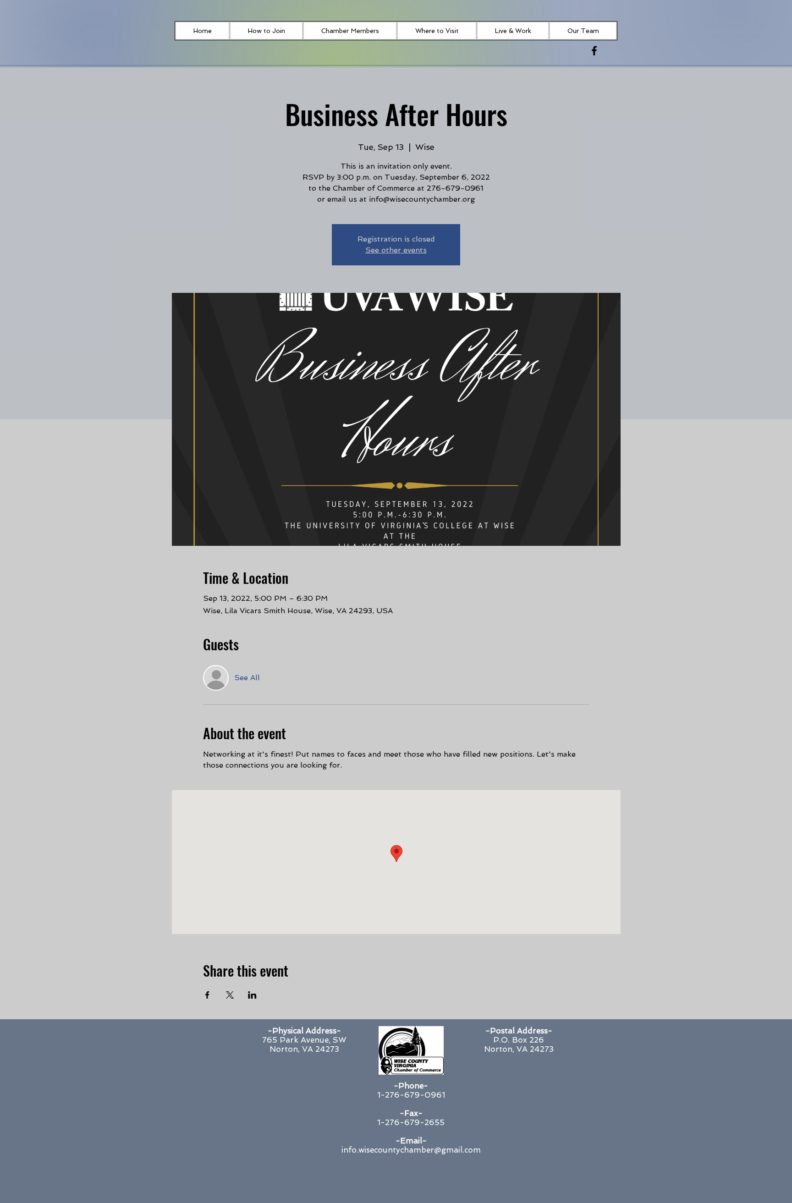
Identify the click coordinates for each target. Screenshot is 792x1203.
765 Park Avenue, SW (304, 1039)
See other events (396, 250)
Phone (411, 1085)
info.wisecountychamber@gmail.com (411, 1149)
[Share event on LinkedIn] (252, 995)
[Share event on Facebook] (207, 995)
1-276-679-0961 (411, 1094)
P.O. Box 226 (518, 1039)
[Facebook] (594, 50)
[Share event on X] (230, 995)
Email (411, 1140)
